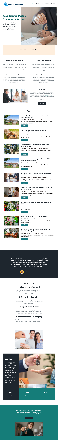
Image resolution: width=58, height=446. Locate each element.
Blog (42, 3)
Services (47, 3)
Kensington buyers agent (43, 177)
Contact (53, 3)
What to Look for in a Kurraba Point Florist (34, 216)
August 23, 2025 (31, 191)
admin (24, 119)
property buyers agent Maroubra (45, 162)
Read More (24, 125)
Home (32, 3)
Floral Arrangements (39, 206)
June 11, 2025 (31, 218)
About (37, 3)
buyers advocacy (49, 95)
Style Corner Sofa (39, 233)
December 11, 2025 (32, 162)
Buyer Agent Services (40, 119)
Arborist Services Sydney (43, 134)
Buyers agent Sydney (41, 191)
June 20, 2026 (31, 119)
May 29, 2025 (30, 233)
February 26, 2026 (32, 134)
